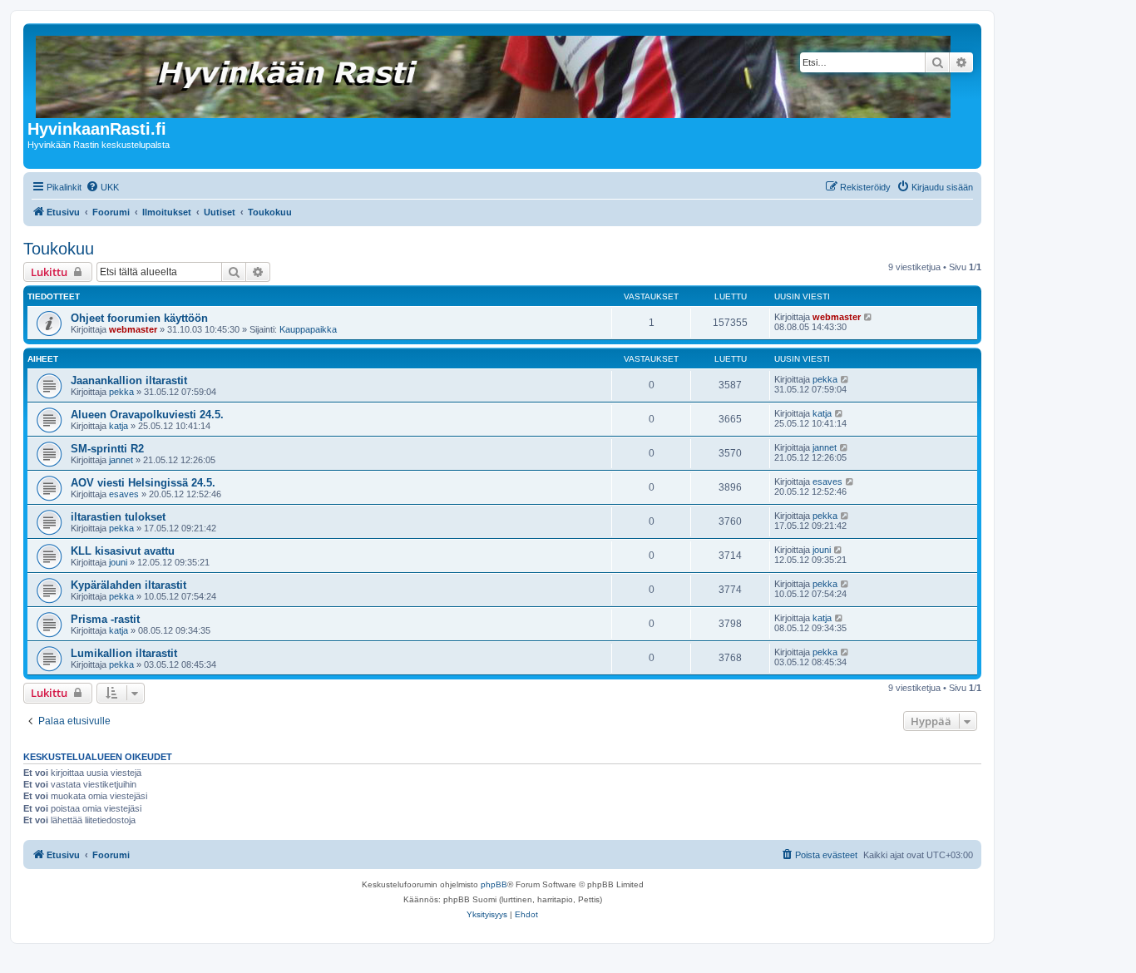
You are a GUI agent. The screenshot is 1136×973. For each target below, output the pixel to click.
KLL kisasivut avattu (123, 551)
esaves (124, 494)
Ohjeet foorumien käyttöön (139, 318)
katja (118, 426)
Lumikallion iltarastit (124, 653)
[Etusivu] (494, 73)
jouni (118, 562)
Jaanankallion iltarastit (129, 380)
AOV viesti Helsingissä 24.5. (143, 483)
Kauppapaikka (308, 329)
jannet (121, 460)
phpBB (494, 884)
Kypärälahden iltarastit (128, 585)
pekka (121, 392)
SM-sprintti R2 (107, 448)
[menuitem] (102, 187)
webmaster (133, 329)
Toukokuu (58, 249)
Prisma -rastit (105, 619)
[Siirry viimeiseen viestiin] (868, 317)
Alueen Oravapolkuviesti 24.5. (147, 414)
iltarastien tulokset (118, 517)
